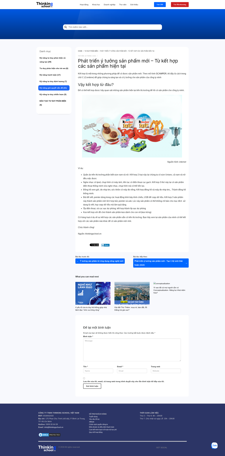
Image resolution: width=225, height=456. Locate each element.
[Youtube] (173, 447)
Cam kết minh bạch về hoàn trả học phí (103, 430)
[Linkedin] (185, 447)
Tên (85, 367)
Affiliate (91, 422)
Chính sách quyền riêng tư (98, 424)
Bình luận (88, 336)
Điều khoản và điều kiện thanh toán (101, 427)
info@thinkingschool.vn (53, 427)
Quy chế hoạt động (95, 432)
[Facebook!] (169, 447)
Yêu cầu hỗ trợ (94, 419)
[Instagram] (177, 447)
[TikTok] (181, 447)
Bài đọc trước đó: (99, 259)
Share (107, 245)
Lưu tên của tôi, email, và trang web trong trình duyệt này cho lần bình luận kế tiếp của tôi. (123, 381)
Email (120, 367)
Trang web (155, 367)
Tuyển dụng (93, 417)
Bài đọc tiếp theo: (160, 261)
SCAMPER (161, 74)
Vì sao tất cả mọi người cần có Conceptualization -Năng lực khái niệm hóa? (169, 290)
